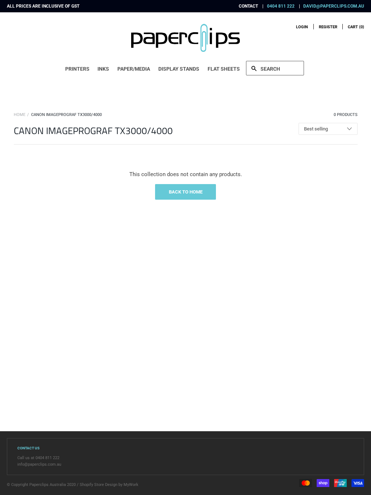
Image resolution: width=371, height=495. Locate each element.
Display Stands (178, 69)
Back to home (186, 192)
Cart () (356, 27)
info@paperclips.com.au (39, 464)
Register (328, 27)
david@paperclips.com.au (333, 6)
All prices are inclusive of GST (43, 6)
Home (19, 114)
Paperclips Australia (47, 484)
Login (302, 27)
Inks (103, 69)
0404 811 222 (281, 6)
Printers (77, 69)
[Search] (275, 68)
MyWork (131, 484)
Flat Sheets (224, 69)
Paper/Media (133, 69)
